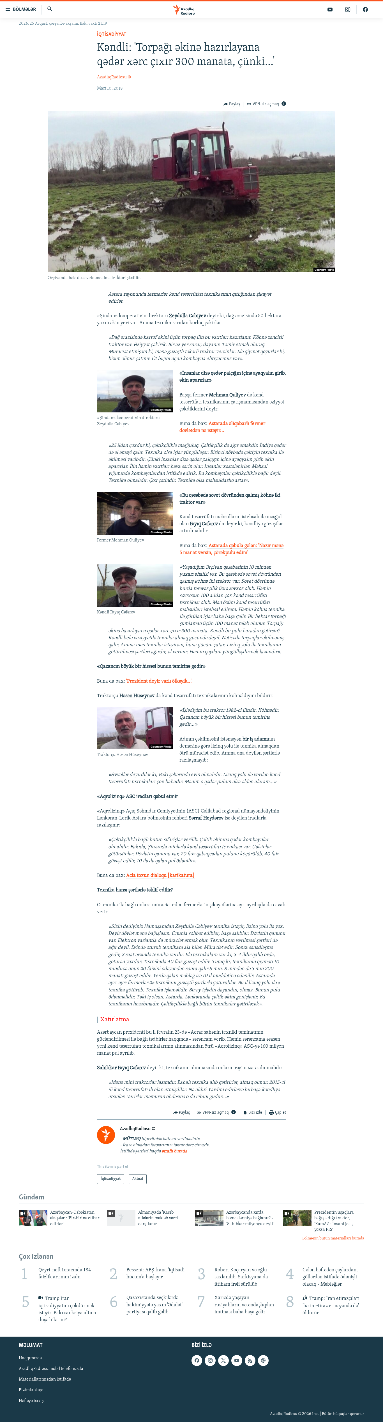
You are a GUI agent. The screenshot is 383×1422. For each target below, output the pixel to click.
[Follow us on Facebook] (197, 1360)
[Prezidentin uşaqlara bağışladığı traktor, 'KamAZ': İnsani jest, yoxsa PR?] (297, 1218)
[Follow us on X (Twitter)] (223, 1360)
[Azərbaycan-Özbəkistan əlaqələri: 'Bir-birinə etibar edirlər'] (33, 1218)
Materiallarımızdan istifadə (45, 1379)
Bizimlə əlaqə (31, 1390)
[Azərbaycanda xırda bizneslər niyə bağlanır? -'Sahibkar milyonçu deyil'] (209, 1218)
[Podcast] (263, 1360)
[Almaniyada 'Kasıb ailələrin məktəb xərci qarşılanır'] (121, 1218)
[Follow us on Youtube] (236, 1360)
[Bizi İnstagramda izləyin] (348, 9)
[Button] (231, 104)
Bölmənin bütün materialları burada (333, 1238)
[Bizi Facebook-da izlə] (365, 9)
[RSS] (250, 1360)
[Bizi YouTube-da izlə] (330, 9)
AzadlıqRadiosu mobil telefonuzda (51, 1369)
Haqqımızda (30, 1358)
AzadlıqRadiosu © (114, 77)
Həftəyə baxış (31, 1401)
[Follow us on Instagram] (210, 1360)
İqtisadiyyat (111, 34)
